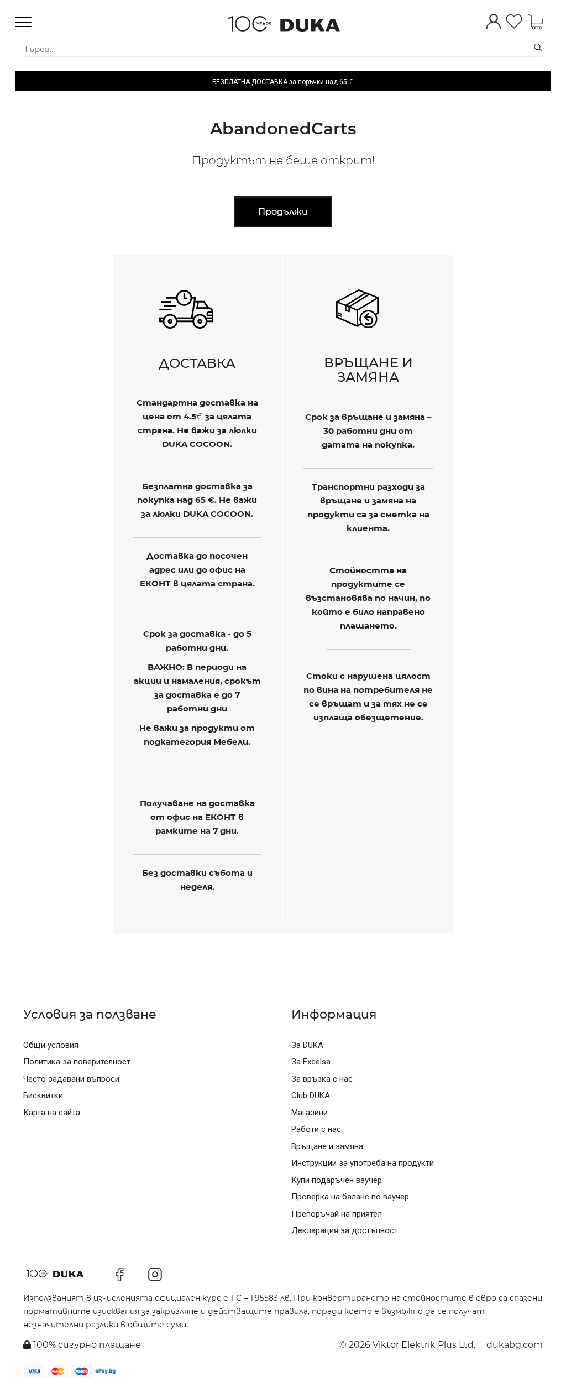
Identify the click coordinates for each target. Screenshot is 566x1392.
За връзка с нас (322, 1079)
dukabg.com (514, 1344)
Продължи (283, 211)
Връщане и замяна (327, 1146)
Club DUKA (310, 1095)
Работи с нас (316, 1129)
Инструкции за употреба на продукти (362, 1163)
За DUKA (307, 1045)
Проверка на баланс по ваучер (350, 1197)
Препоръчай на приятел (336, 1214)
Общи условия (50, 1045)
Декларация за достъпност (344, 1230)
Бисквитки (43, 1095)
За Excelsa (311, 1062)
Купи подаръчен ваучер (336, 1180)
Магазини (309, 1113)
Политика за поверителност (76, 1062)
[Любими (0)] (514, 22)
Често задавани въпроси (71, 1079)
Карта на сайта (51, 1113)
